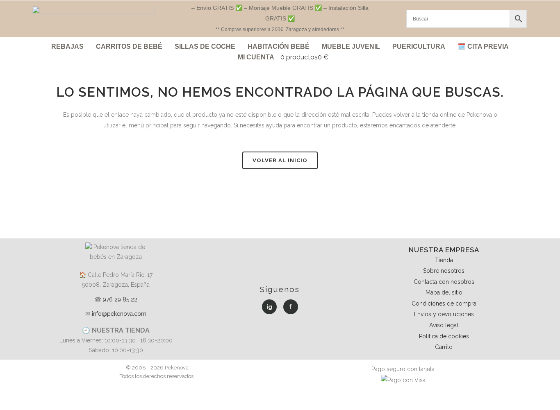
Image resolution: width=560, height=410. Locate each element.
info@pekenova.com (119, 313)
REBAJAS (67, 46)
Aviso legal (443, 325)
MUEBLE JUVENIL (351, 46)
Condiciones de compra (444, 303)
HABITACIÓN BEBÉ (279, 46)
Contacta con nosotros (444, 282)
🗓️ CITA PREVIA (483, 46)
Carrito (444, 347)
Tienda (444, 260)
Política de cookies (444, 336)
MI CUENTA (256, 57)
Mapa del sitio (444, 292)
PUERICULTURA (418, 46)
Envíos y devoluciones (444, 314)
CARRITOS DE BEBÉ (129, 46)
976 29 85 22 (120, 299)
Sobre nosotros (443, 270)
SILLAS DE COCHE (205, 46)
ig (269, 307)
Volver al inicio (280, 160)
